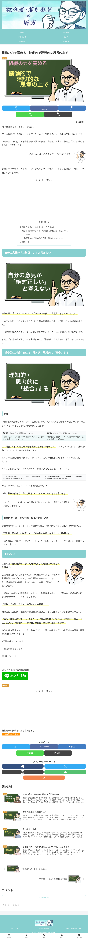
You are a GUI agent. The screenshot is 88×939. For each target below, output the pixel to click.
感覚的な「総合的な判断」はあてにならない (44, 238)
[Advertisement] (44, 198)
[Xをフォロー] (65, 766)
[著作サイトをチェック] (23, 766)
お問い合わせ (44, 929)
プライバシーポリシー (73, 929)
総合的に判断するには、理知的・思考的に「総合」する (45, 231)
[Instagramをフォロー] (23, 772)
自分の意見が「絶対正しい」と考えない (38, 227)
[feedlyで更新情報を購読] (65, 772)
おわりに (25, 242)
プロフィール (15, 929)
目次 (41, 222)
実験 (28, 234)
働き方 (6, 685)
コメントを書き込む (44, 897)
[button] (58, 114)
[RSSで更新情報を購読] (44, 778)
